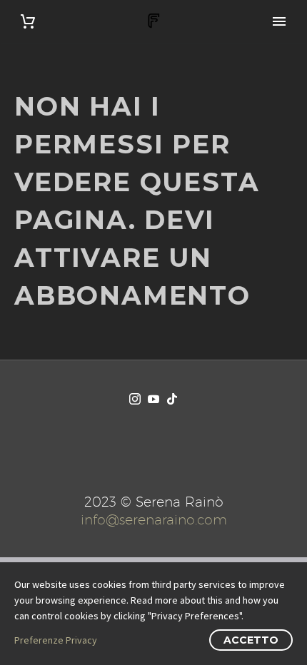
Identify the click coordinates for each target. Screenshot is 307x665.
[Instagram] (135, 399)
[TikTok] (172, 399)
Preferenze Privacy (55, 640)
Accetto (250, 640)
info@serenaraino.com (154, 519)
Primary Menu (279, 21)
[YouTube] (153, 399)
